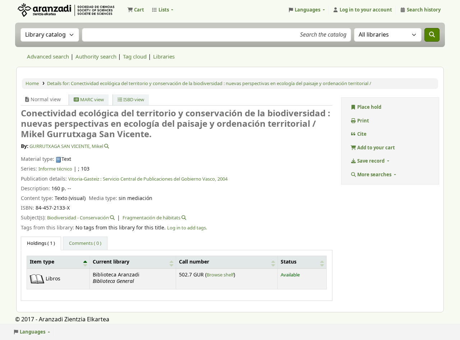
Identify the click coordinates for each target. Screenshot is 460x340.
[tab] (85, 243)
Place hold (368, 107)
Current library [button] (111, 262)
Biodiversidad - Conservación (78, 217)
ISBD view (133, 99)
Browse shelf (220, 274)
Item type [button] (42, 262)
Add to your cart (375, 147)
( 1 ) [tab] (41, 243)
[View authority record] (106, 146)
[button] (135, 10)
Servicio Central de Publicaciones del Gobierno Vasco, (159, 179)
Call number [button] (194, 262)
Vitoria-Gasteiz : (84, 179)
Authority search (95, 57)
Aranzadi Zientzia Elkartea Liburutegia (34, 10)
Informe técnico (55, 169)
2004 (222, 179)
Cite (361, 134)
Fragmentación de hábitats (151, 217)
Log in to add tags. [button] (187, 227)
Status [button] (288, 262)
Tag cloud (135, 57)
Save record (371, 161)
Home (32, 83)
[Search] (432, 35)
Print (362, 120)
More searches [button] (374, 174)
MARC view (91, 99)
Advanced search (48, 57)
